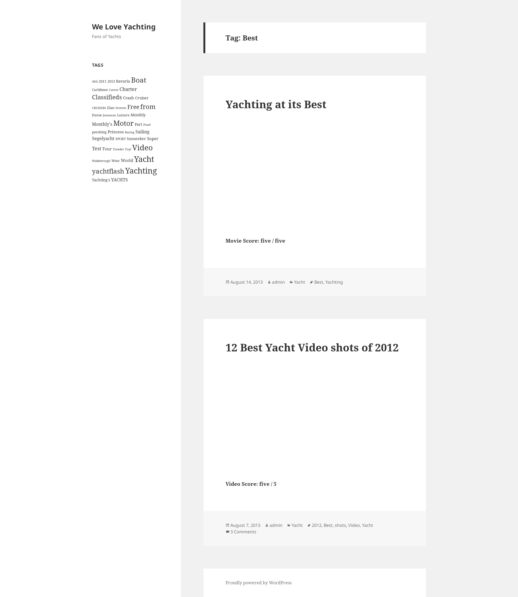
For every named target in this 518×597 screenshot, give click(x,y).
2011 (102, 81)
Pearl (147, 125)
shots (340, 525)
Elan (110, 107)
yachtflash (108, 171)
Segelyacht (103, 138)
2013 (111, 81)
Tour (107, 148)
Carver (113, 90)
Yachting (141, 170)
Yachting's (101, 179)
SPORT (120, 139)
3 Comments (243, 532)
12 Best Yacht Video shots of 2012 (312, 347)
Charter (128, 89)
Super (152, 138)
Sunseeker (136, 138)
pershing (99, 132)
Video (142, 147)
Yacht (144, 159)
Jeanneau (109, 115)
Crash (128, 97)
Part (138, 124)
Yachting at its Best (276, 104)
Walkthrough (101, 161)
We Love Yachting (124, 27)
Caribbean (100, 89)
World (127, 160)
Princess (116, 131)
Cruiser (142, 97)
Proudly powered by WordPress (259, 583)
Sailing (142, 132)
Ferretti (120, 108)
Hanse (97, 115)
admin (278, 282)
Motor (123, 123)
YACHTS (119, 180)
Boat (138, 80)
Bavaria (123, 81)
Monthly (138, 114)
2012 (317, 525)
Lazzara (123, 115)
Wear (115, 160)
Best (318, 282)
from (148, 106)
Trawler (118, 149)
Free (133, 107)
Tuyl (128, 149)
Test (96, 148)
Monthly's (102, 124)
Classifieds (107, 97)
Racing (129, 132)
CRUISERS (99, 108)
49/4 (95, 81)
